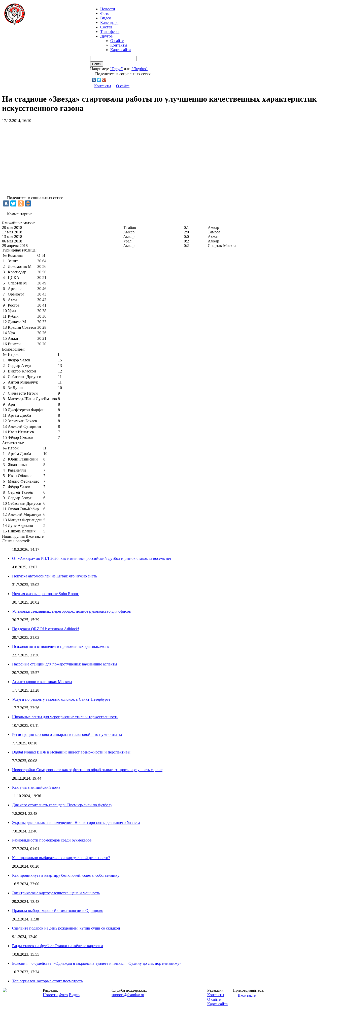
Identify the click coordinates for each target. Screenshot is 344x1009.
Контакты (118, 45)
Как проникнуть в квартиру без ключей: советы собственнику (65, 875)
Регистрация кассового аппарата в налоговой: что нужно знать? (67, 734)
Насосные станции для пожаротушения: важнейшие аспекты (64, 664)
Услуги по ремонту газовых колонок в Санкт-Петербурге (61, 699)
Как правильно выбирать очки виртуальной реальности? (61, 858)
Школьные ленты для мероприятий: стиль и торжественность (65, 717)
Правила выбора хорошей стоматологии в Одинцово (57, 910)
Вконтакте (247, 995)
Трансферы (109, 31)
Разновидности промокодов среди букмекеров (52, 840)
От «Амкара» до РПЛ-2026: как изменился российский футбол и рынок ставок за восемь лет (91, 558)
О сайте (117, 40)
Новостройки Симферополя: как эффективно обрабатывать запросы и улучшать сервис (87, 770)
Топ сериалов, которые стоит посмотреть (47, 981)
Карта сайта (120, 50)
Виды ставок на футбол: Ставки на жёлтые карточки (57, 946)
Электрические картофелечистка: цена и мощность (56, 893)
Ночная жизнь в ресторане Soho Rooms (45, 594)
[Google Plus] (104, 79)
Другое (106, 36)
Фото (104, 13)
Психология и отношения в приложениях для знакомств (60, 646)
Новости (50, 995)
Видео (105, 18)
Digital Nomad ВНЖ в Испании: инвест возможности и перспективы (71, 752)
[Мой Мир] (28, 203)
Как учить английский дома (36, 787)
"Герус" (116, 69)
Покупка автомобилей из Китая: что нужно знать (54, 576)
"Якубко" (139, 69)
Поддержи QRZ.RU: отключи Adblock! (45, 629)
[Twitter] (99, 79)
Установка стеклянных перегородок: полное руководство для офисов (71, 611)
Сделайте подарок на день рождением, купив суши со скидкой (66, 928)
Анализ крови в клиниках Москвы (42, 682)
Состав (106, 27)
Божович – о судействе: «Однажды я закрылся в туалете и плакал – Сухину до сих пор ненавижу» (96, 963)
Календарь (109, 22)
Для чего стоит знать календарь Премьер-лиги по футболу (62, 805)
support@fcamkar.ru (128, 995)
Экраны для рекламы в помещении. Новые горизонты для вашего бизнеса (76, 822)
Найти (96, 64)
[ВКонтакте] (93, 79)
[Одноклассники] (21, 203)
